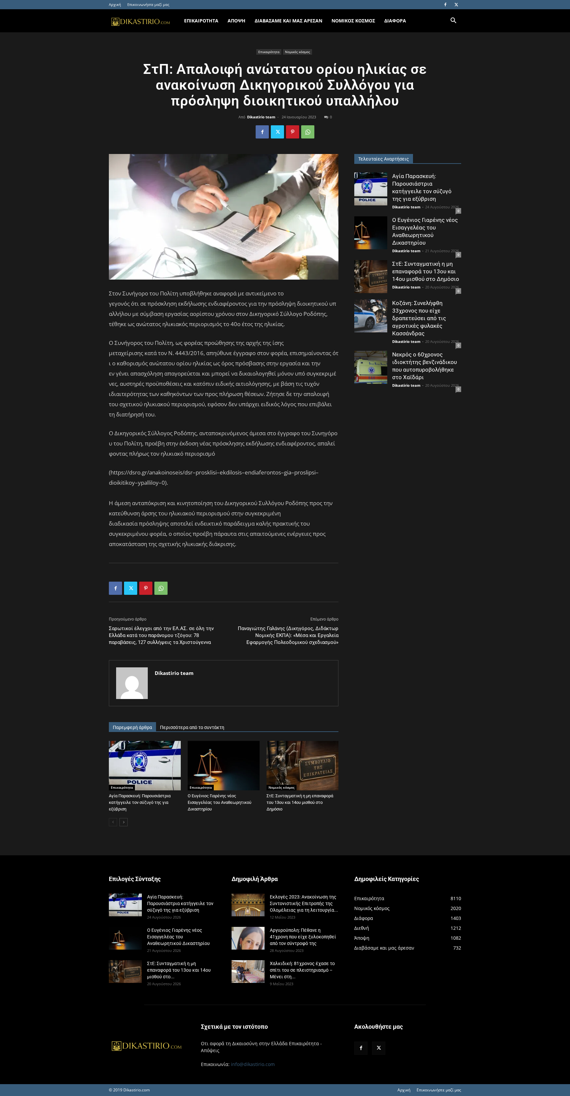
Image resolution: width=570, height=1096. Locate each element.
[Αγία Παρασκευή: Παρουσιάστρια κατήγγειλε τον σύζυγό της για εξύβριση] (145, 765)
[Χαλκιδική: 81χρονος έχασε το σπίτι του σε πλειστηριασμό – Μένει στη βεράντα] (248, 971)
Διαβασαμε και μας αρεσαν (288, 20)
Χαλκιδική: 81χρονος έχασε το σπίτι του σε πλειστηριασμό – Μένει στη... (302, 970)
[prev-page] (113, 822)
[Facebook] (445, 4)
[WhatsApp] (307, 131)
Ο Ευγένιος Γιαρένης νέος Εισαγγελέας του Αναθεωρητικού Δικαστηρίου (219, 802)
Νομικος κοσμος (353, 20)
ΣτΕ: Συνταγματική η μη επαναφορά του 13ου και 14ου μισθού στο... (179, 970)
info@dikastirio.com (253, 1064)
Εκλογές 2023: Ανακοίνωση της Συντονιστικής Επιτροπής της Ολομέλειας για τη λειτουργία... (304, 903)
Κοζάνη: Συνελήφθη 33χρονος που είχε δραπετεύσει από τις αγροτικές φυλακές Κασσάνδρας (419, 318)
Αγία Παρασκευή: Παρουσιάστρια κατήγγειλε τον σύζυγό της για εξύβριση (140, 802)
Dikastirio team (261, 116)
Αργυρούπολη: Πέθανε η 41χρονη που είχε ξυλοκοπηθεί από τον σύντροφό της (303, 937)
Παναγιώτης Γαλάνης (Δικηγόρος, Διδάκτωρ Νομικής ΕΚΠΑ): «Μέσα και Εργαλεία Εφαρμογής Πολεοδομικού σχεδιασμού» (288, 635)
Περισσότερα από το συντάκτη (192, 727)
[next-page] (123, 822)
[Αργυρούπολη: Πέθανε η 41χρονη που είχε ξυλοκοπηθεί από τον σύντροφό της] (248, 938)
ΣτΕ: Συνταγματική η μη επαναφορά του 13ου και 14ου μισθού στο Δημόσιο (300, 802)
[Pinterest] (292, 131)
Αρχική (115, 4)
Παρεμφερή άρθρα (132, 727)
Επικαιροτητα (201, 20)
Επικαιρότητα (268, 51)
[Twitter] (456, 4)
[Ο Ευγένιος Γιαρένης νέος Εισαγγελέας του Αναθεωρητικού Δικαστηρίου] (224, 765)
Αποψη (236, 20)
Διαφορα (395, 20)
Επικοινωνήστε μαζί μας (148, 4)
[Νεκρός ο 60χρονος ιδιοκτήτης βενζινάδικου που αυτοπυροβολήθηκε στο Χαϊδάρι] (370, 367)
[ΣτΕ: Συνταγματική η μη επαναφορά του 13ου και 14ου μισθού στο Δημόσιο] (302, 765)
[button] (453, 21)
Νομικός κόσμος (297, 51)
